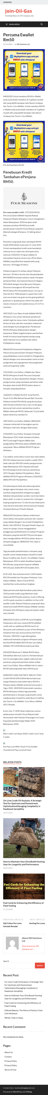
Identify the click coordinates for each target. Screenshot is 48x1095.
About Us (8, 1052)
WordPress (17, 1092)
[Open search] (42, 24)
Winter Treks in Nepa (13, 1017)
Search (6, 961)
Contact (8, 1056)
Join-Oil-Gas (18, 11)
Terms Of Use (10, 1069)
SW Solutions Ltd (23, 44)
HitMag (29, 1092)
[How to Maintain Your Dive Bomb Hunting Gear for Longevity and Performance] (24, 839)
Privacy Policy (10, 1061)
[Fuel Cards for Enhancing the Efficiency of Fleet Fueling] (24, 887)
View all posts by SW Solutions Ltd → (30, 947)
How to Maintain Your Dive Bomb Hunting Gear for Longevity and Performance (24, 863)
